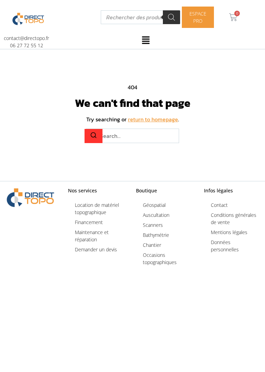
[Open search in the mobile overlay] (140, 17)
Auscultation (156, 215)
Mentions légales (229, 232)
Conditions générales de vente (233, 218)
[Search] (93, 136)
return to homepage (153, 119)
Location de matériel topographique (97, 208)
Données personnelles (225, 246)
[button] (146, 42)
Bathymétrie (156, 235)
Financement (89, 222)
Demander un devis (96, 249)
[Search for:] (132, 136)
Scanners (153, 225)
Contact (219, 205)
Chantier (152, 245)
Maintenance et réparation (92, 236)
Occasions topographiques (160, 258)
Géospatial (154, 205)
